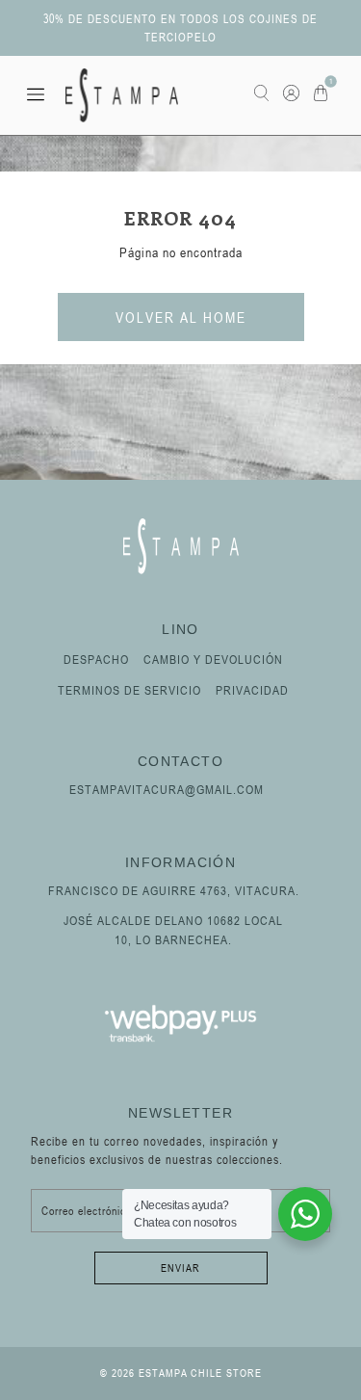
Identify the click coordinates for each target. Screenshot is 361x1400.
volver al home (181, 317)
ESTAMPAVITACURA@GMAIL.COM (166, 789)
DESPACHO (96, 659)
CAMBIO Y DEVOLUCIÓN (213, 659)
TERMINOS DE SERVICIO (129, 690)
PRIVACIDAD (252, 690)
